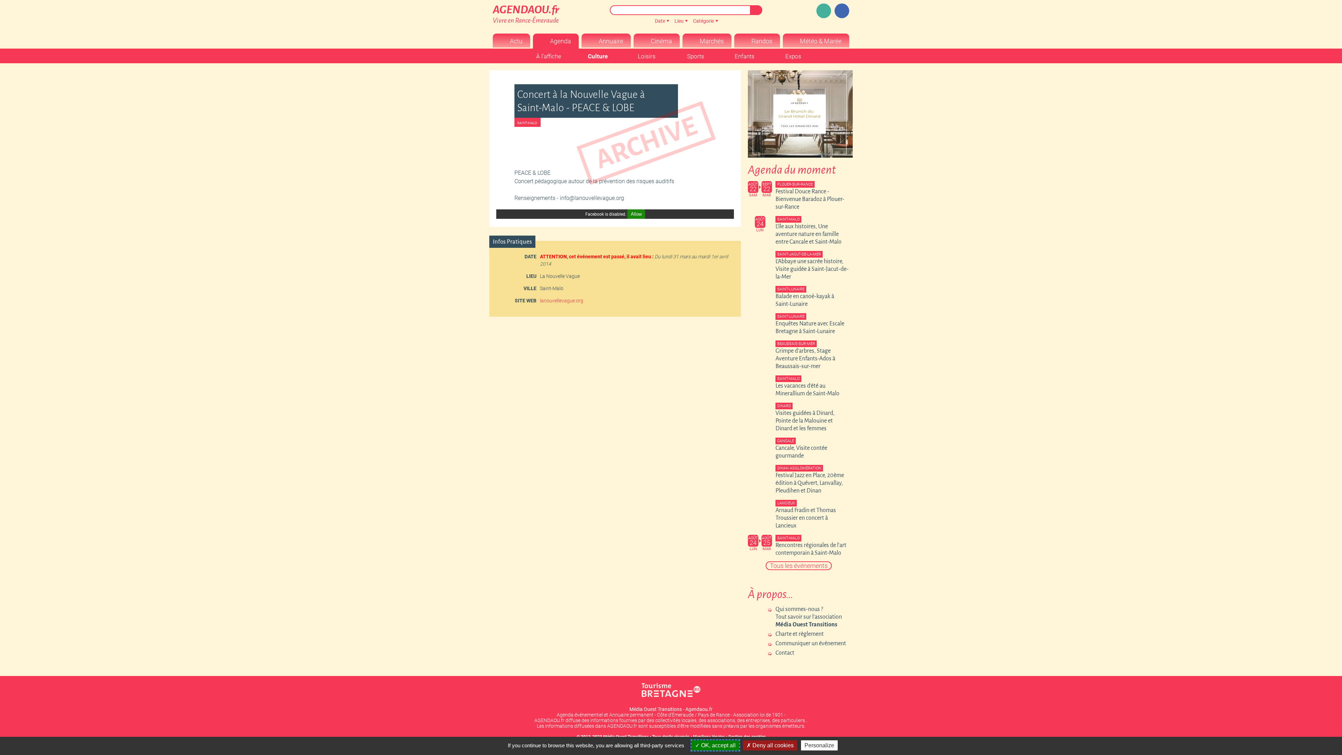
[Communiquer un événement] (823, 10)
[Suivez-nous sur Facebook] (842, 10)
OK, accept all (718, 745)
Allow (636, 214)
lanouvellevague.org (561, 300)
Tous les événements (799, 565)
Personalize (819, 745)
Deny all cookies (772, 745)
